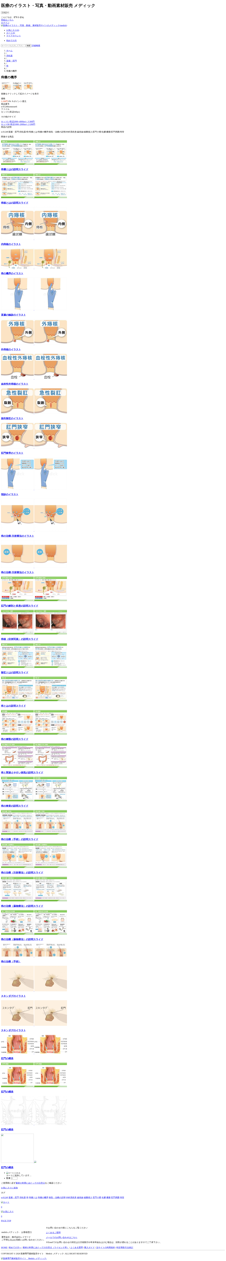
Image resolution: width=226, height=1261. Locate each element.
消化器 (9, 56)
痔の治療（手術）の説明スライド (19, 839)
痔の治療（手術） (11, 961)
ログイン (5, 23)
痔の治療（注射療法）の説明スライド (22, 872)
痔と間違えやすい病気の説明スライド (22, 772)
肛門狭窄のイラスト (12, 453)
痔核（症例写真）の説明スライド (19, 639)
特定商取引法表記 (124, 1247)
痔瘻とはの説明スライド (14, 169)
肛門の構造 (7, 1058)
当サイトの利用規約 (105, 1247)
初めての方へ (15, 1247)
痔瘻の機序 (43, 1197)
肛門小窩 (97, 1197)
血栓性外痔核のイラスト (14, 384)
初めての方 (11, 40)
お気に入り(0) (12, 30)
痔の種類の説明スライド (14, 739)
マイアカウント (13, 36)
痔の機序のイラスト (12, 273)
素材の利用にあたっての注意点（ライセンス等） (46, 1247)
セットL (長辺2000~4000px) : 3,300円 (18, 121)
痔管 (122, 1197)
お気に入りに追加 (9, 1188)
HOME (4, 1247)
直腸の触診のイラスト (13, 314)
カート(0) (10, 33)
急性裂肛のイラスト (12, 418)
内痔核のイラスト (11, 244)
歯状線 (80, 1197)
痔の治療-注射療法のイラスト (17, 536)
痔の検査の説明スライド (14, 805)
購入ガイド (89, 1247)
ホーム (9, 50)
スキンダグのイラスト (13, 996)
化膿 (104, 1197)
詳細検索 (36, 45)
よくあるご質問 (53, 1232)
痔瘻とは (33, 1197)
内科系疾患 (71, 1197)
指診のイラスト (9, 494)
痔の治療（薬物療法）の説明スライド (22, 906)
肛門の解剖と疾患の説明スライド (19, 605)
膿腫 (108, 1197)
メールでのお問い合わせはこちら (61, 1237)
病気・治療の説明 (57, 1197)
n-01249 (4, 1197)
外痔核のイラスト (11, 349)
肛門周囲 (115, 1197)
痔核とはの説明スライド (14, 202)
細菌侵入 (88, 1197)
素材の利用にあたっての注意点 (30, 1183)
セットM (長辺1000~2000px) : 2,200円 (18, 124)
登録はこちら (7, 20)
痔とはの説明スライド (13, 705)
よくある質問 (76, 1247)
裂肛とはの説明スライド (14, 672)
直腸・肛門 (11, 61)
